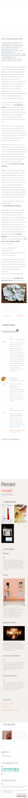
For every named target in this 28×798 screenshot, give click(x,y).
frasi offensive (7, 307)
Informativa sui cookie (8, 791)
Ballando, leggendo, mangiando (9, 710)
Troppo (5, 575)
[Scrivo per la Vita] (14, 25)
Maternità (18, 36)
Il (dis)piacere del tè (9, 622)
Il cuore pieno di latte (10, 676)
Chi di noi (6, 553)
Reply (3, 341)
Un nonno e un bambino (7, 703)
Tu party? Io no (5, 707)
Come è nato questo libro (11, 656)
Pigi (10, 337)
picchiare (16, 307)
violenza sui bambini (8, 310)
